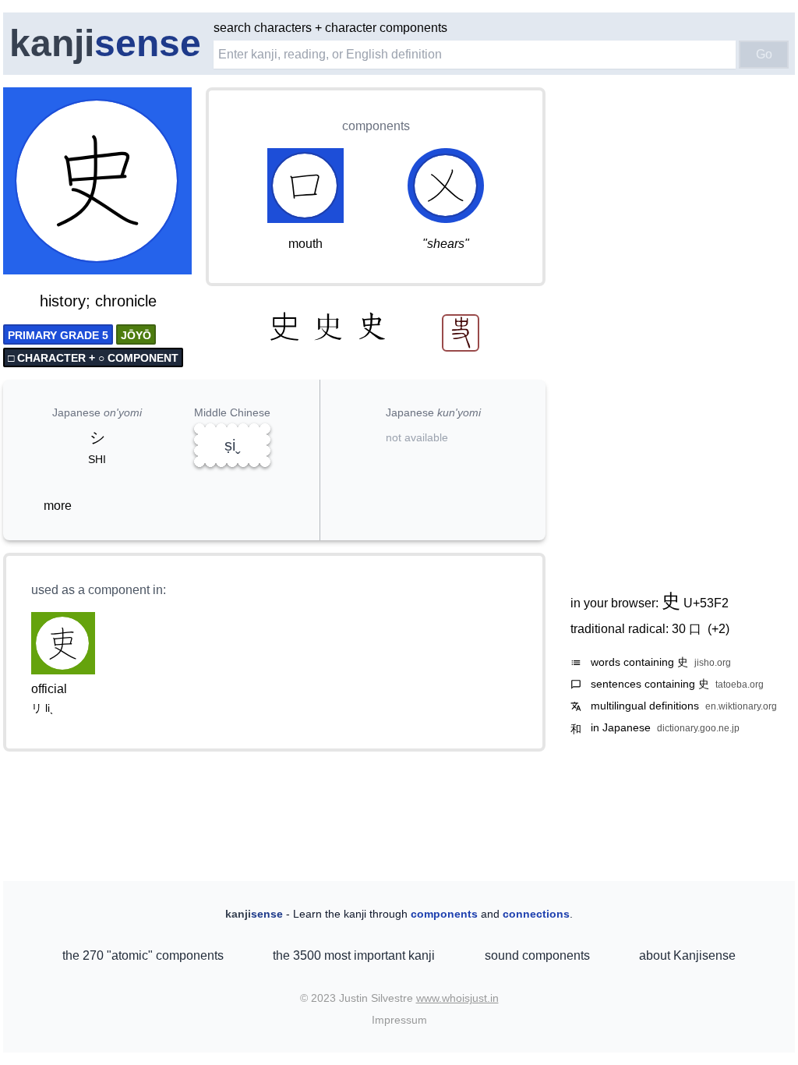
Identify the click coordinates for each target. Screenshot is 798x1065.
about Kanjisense (687, 955)
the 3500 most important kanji (354, 955)
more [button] (58, 505)
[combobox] (475, 55)
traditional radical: (649, 628)
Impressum (399, 1020)
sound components (537, 955)
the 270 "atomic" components (143, 955)
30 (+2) (700, 628)
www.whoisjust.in (457, 998)
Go (764, 54)
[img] (98, 182)
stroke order (149, 263)
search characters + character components (330, 27)
